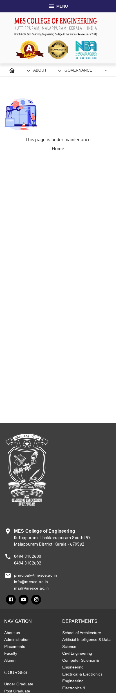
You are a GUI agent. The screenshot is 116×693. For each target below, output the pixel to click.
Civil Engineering (77, 653)
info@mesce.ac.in (31, 581)
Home (58, 148)
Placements (14, 646)
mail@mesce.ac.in (31, 588)
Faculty (10, 653)
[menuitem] (12, 70)
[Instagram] (36, 600)
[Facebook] (11, 600)
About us (12, 632)
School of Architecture (81, 632)
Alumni (10, 660)
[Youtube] (23, 600)
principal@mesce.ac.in (35, 575)
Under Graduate (18, 684)
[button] (36, 70)
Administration (17, 639)
